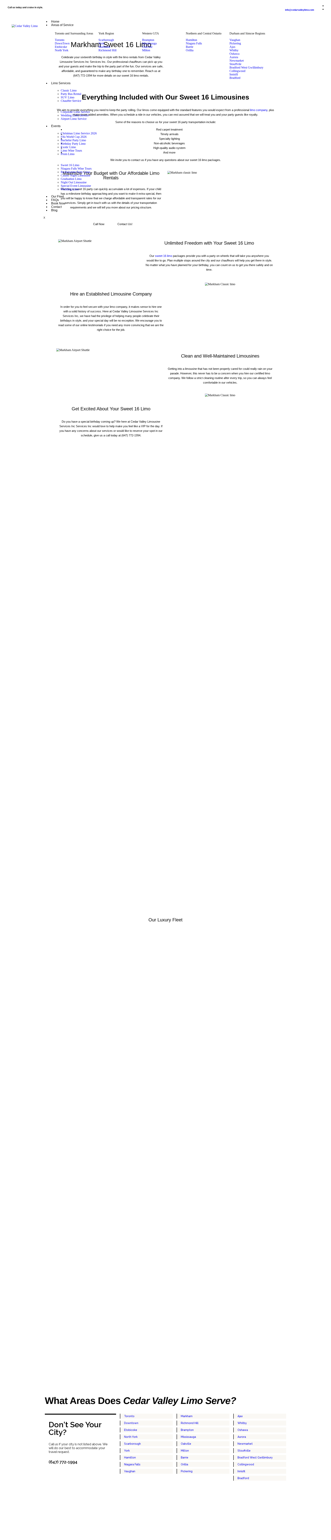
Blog (54, 210)
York (127, 1450)
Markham (187, 1416)
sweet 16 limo (163, 255)
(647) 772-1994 (63, 1461)
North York (131, 1436)
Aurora (242, 1436)
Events (56, 126)
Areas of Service (62, 25)
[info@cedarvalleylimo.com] (299, 4)
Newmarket (245, 1443)
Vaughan (129, 1471)
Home (55, 21)
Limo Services (60, 83)
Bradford (243, 1478)
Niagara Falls (132, 1464)
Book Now (58, 203)
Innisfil (241, 1471)
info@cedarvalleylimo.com (299, 10)
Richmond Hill (189, 1423)
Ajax (240, 1416)
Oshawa (243, 1429)
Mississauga (188, 1436)
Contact (56, 206)
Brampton (187, 1429)
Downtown (131, 1423)
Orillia (184, 1464)
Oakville (186, 1443)
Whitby (242, 1423)
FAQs (55, 200)
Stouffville (244, 1450)
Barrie (184, 1457)
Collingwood (246, 1464)
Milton (185, 1450)
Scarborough (132, 1443)
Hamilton (130, 1457)
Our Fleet (57, 196)
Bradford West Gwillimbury (255, 1457)
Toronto (129, 1416)
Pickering (187, 1471)
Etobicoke (130, 1429)
